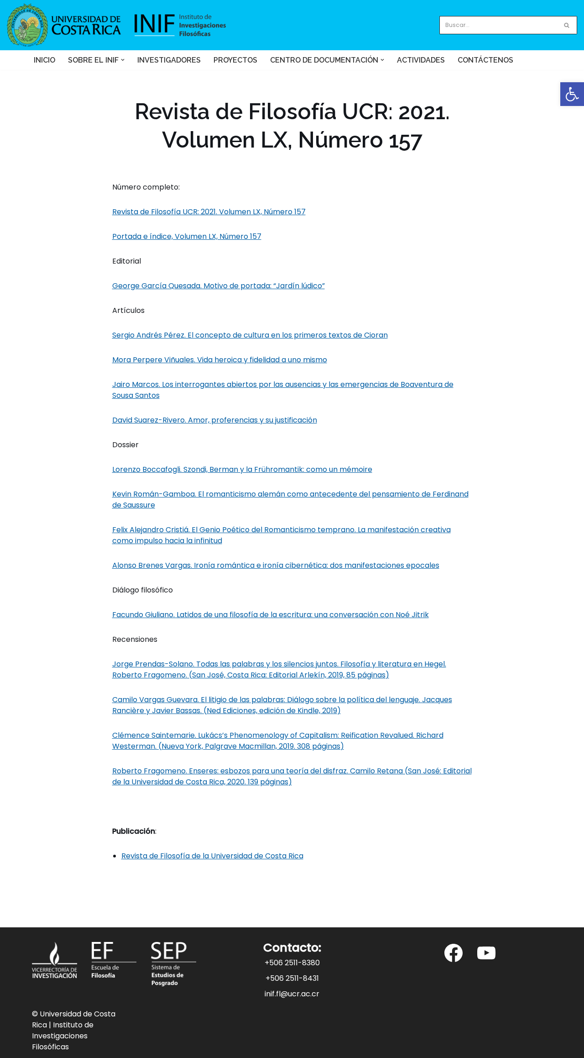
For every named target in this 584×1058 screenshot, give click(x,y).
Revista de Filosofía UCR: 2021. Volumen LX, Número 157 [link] (209, 211)
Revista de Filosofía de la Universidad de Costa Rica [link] (212, 856)
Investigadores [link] (169, 60)
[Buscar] (567, 25)
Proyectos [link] (235, 60)
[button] (123, 60)
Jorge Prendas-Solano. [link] (279, 669)
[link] (572, 94)
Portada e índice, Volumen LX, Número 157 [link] (186, 236)
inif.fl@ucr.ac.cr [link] (292, 994)
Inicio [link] (44, 60)
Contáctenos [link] (485, 60)
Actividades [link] (421, 60)
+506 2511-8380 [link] (292, 962)
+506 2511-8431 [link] (292, 978)
